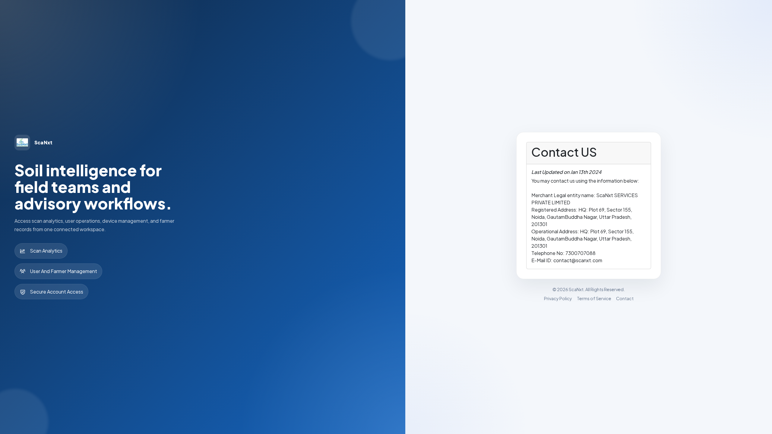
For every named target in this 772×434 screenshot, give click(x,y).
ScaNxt (576, 289)
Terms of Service (594, 298)
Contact (625, 298)
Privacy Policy (558, 298)
